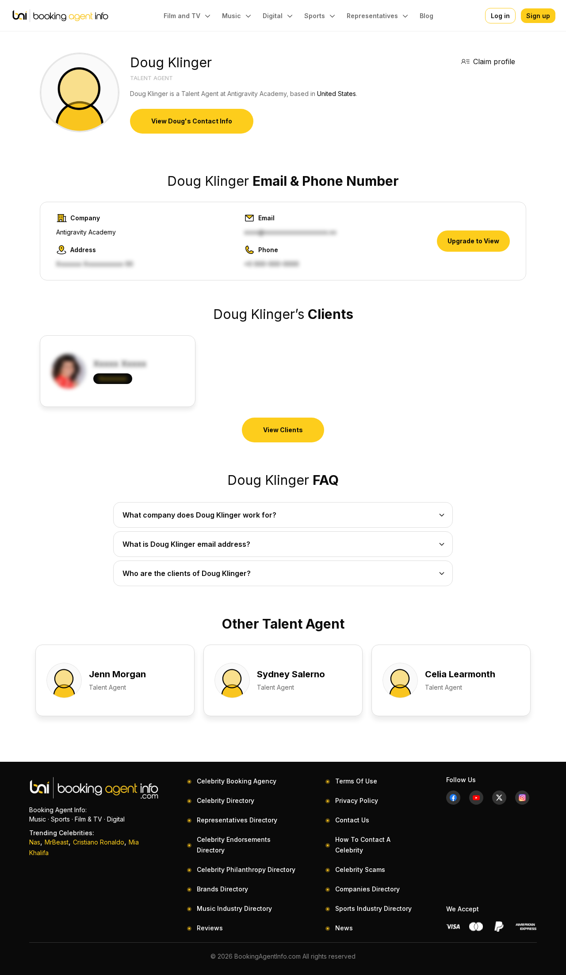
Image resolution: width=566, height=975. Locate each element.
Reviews (210, 928)
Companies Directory (367, 889)
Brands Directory (222, 889)
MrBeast (57, 842)
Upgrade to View (473, 241)
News (344, 928)
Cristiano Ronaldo (98, 842)
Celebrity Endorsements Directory (234, 845)
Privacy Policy (356, 800)
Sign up (538, 15)
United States (336, 93)
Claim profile (494, 61)
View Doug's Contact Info (191, 121)
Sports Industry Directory (373, 908)
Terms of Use (356, 781)
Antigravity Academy (86, 232)
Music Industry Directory (234, 908)
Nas (34, 842)
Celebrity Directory (225, 800)
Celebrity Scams (360, 869)
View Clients (283, 430)
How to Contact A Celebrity (362, 845)
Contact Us (352, 820)
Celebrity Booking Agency (236, 781)
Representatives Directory (237, 820)
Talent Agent (151, 77)
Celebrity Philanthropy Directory (246, 869)
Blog (426, 15)
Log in (500, 15)
